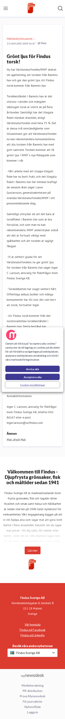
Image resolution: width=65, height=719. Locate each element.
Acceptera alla (33, 376)
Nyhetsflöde (32, 707)
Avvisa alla (32, 368)
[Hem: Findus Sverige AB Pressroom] (31, 8)
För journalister (32, 701)
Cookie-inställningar (32, 384)
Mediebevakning (33, 685)
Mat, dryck (13, 439)
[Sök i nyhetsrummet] (60, 8)
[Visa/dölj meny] (5, 8)
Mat (23, 439)
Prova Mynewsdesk (32, 696)
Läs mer (33, 550)
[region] (33, 359)
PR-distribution (32, 691)
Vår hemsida (32, 624)
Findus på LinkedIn (32, 635)
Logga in (32, 712)
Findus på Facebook (33, 630)
